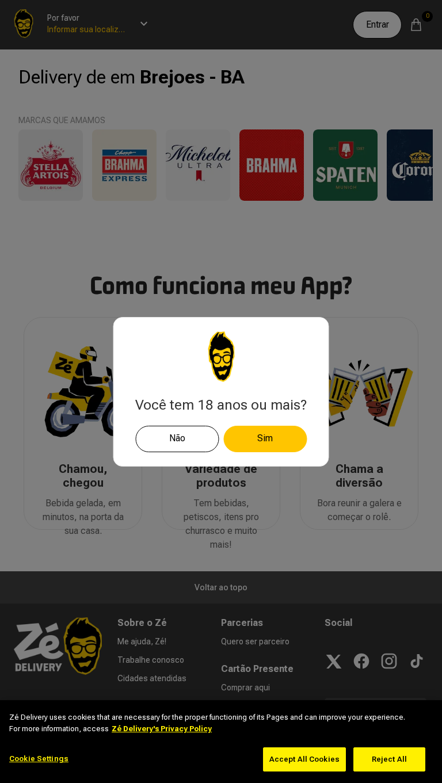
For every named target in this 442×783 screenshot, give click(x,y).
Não (177, 438)
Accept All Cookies (304, 759)
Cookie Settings (38, 758)
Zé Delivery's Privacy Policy (162, 728)
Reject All (389, 759)
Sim (265, 438)
